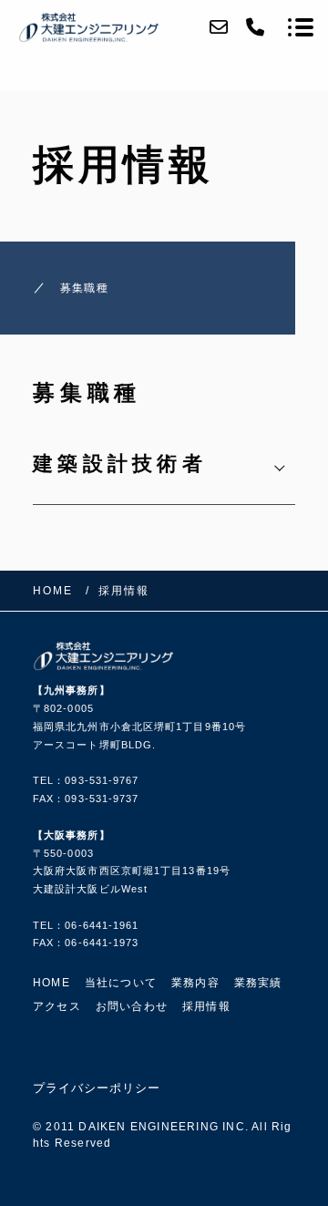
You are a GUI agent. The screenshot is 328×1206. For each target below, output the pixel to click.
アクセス (57, 1006)
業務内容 (195, 982)
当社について (121, 982)
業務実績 (258, 982)
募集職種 (84, 288)
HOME (51, 982)
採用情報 (206, 1006)
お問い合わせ (132, 1006)
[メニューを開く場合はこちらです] (300, 27)
